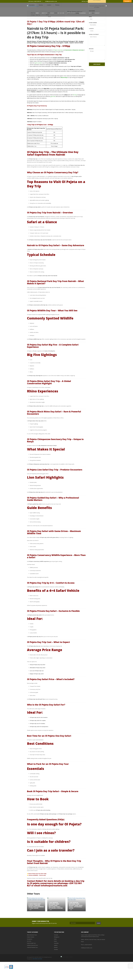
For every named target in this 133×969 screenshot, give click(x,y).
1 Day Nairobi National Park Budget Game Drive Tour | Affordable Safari (75, 905)
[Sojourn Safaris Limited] (33, 6)
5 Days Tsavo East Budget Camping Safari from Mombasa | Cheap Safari (36, 906)
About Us (44, 13)
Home (37, 13)
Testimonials (82, 13)
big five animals (38, 63)
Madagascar (56, 937)
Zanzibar (56, 949)
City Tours (29, 941)
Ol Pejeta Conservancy (58, 50)
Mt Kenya (75, 94)
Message (91, 48)
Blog (90, 13)
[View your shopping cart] (105, 6)
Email (90, 16)
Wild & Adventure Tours (32, 935)
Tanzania (56, 935)
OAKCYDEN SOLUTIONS (37, 958)
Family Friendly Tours (31, 943)
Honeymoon (29, 939)
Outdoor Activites (30, 937)
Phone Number (93, 22)
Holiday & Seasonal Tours (32, 945)
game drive (53, 96)
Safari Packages (71, 13)
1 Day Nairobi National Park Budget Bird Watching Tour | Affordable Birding (56, 905)
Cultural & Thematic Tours (32, 947)
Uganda (55, 945)
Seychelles (56, 943)
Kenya (55, 941)
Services (52, 13)
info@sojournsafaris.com (54, 885)
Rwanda (55, 947)
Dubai (55, 939)
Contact (97, 13)
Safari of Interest (94, 34)
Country (91, 28)
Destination (60, 13)
